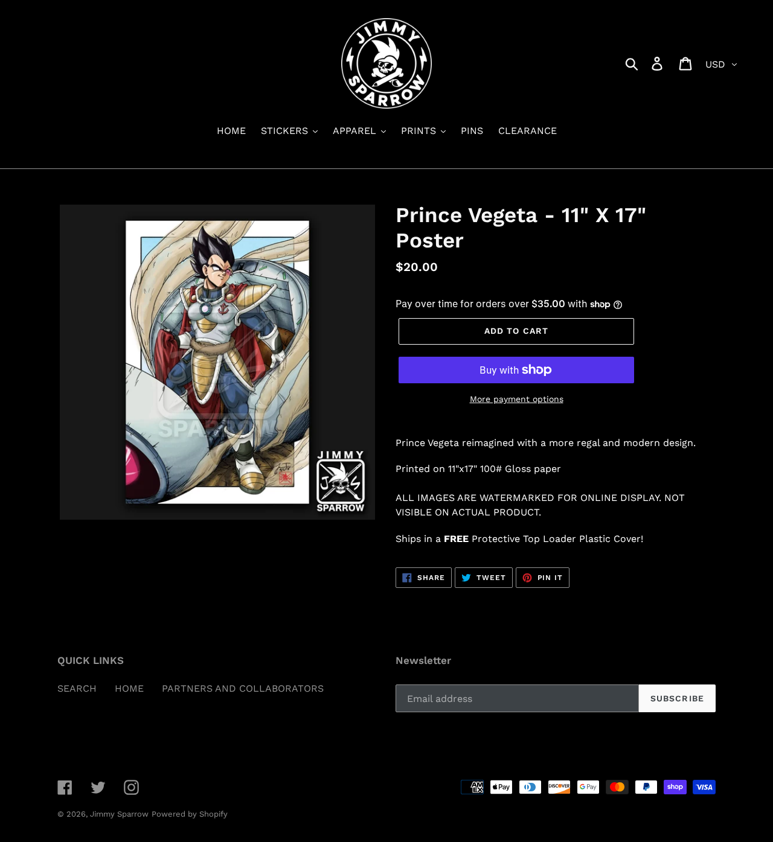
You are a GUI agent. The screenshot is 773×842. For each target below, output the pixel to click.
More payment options (516, 399)
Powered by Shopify (190, 813)
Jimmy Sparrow (119, 813)
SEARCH (77, 688)
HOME (129, 688)
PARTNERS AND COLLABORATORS (243, 688)
